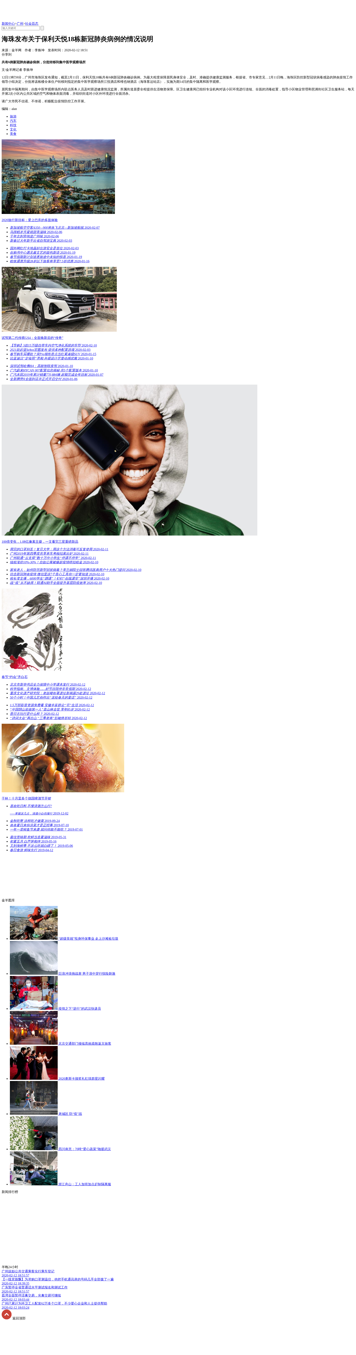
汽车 (13, 121)
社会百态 (31, 23)
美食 (13, 133)
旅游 (13, 116)
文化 (13, 129)
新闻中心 (8, 23)
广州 (20, 23)
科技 (13, 125)
